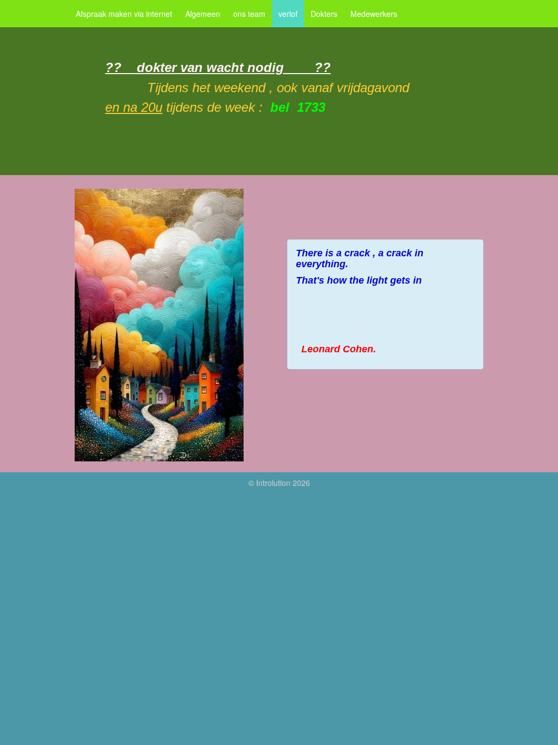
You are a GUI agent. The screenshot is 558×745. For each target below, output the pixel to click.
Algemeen (202, 13)
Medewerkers (373, 13)
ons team (249, 13)
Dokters (324, 13)
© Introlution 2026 (279, 482)
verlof (288, 13)
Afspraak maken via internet (124, 13)
